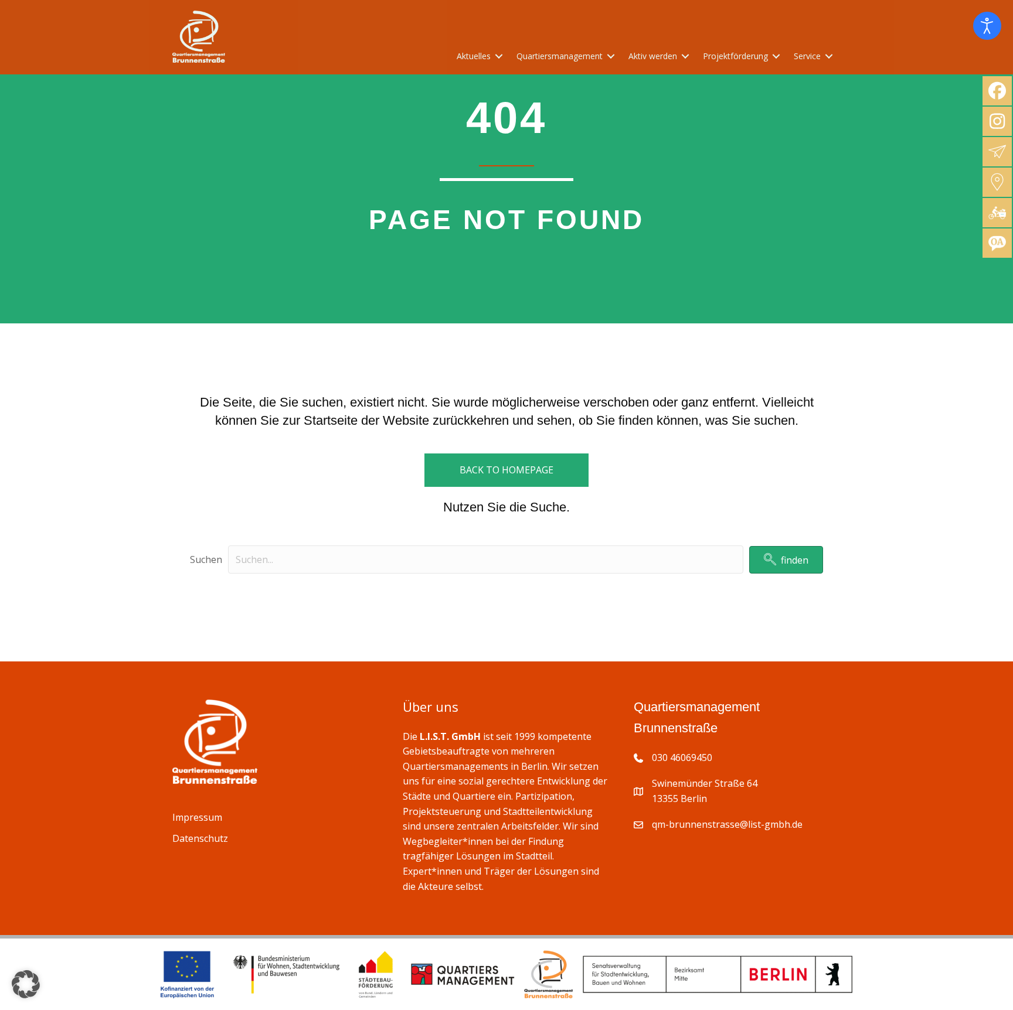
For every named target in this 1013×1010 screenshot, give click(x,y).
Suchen (206, 559)
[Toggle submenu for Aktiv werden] (685, 56)
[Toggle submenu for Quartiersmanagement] (611, 56)
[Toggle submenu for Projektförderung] (776, 56)
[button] (786, 560)
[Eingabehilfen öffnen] (987, 26)
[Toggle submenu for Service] (829, 56)
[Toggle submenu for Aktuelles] (499, 56)
